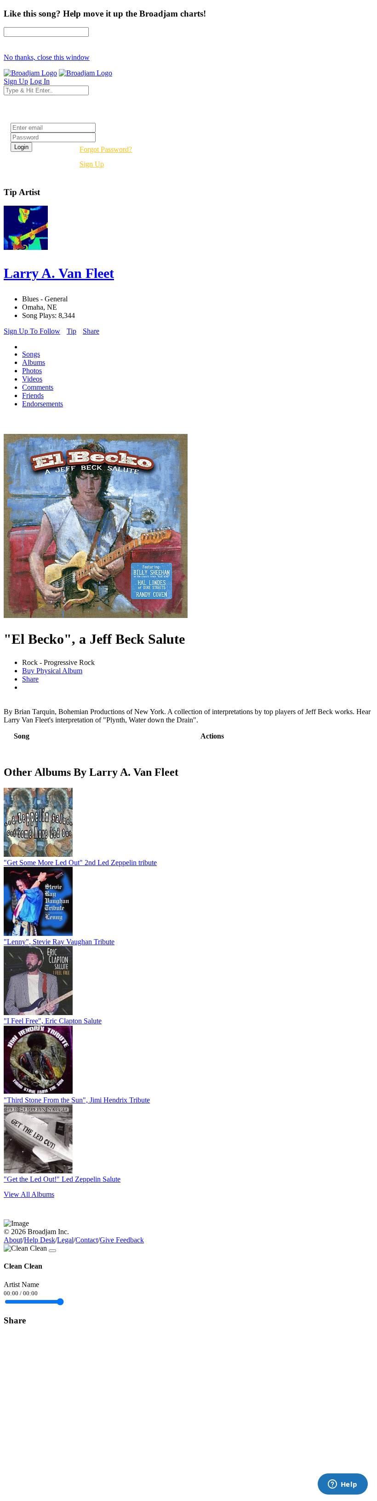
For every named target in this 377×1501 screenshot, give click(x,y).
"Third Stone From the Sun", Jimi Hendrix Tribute (77, 1100)
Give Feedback (122, 1240)
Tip (71, 331)
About (13, 1240)
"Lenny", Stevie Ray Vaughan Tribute (59, 942)
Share (91, 331)
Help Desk (39, 1240)
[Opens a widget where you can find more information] (342, 1484)
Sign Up (92, 164)
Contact (86, 1240)
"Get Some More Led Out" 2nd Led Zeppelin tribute (80, 862)
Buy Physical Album (52, 671)
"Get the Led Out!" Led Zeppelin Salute (62, 1179)
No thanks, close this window (47, 57)
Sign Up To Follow (32, 331)
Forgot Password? (106, 149)
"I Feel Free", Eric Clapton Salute (53, 1021)
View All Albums (29, 1194)
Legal (65, 1240)
